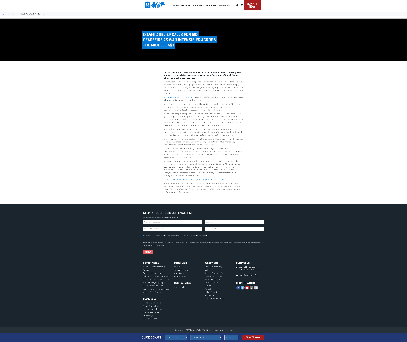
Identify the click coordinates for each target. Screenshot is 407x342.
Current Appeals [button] (180, 5)
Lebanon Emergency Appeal (156, 276)
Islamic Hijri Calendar (152, 309)
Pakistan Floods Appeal (153, 273)
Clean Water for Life (214, 273)
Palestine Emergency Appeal (156, 279)
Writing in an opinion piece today (179, 97)
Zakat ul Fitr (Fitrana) (214, 299)
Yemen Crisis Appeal (152, 292)
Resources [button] (224, 5)
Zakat (207, 270)
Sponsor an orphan (214, 276)
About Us (178, 267)
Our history (179, 273)
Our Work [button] (197, 5)
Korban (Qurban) (212, 279)
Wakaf (208, 286)
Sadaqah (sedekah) (213, 267)
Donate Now (252, 5)
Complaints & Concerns (249, 270)
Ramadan (209, 295)
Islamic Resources (151, 312)
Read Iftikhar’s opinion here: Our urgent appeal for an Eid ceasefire (194, 179)
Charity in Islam (150, 319)
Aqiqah (208, 289)
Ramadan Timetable (152, 303)
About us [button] (210, 5)
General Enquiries (247, 267)
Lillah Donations (212, 292)
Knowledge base (150, 316)
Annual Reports (181, 270)
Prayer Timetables (151, 306)
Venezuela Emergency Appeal (156, 289)
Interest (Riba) (211, 283)
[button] (241, 4)
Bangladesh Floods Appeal (155, 286)
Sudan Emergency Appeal (154, 283)
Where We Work (181, 276)
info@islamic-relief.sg (233, 242)
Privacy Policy (180, 287)
